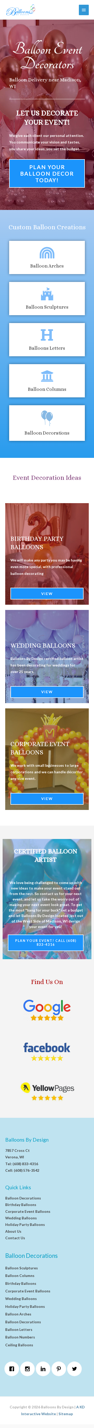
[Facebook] (13, 1368)
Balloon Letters (18, 1329)
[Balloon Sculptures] (47, 293)
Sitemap (65, 1414)
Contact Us (15, 1238)
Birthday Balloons (20, 1204)
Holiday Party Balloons (25, 1224)
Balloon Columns (47, 389)
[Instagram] (29, 1368)
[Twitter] (76, 1368)
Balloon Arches (47, 266)
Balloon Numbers (20, 1337)
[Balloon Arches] (47, 252)
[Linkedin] (44, 1368)
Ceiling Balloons (19, 1345)
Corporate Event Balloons (27, 1211)
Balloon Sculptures (47, 307)
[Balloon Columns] (47, 375)
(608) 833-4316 (25, 1164)
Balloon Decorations (47, 433)
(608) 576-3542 (26, 1170)
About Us (13, 1231)
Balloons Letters (47, 348)
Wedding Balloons (42, 645)
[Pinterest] (60, 1368)
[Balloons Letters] (47, 334)
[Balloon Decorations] (47, 418)
